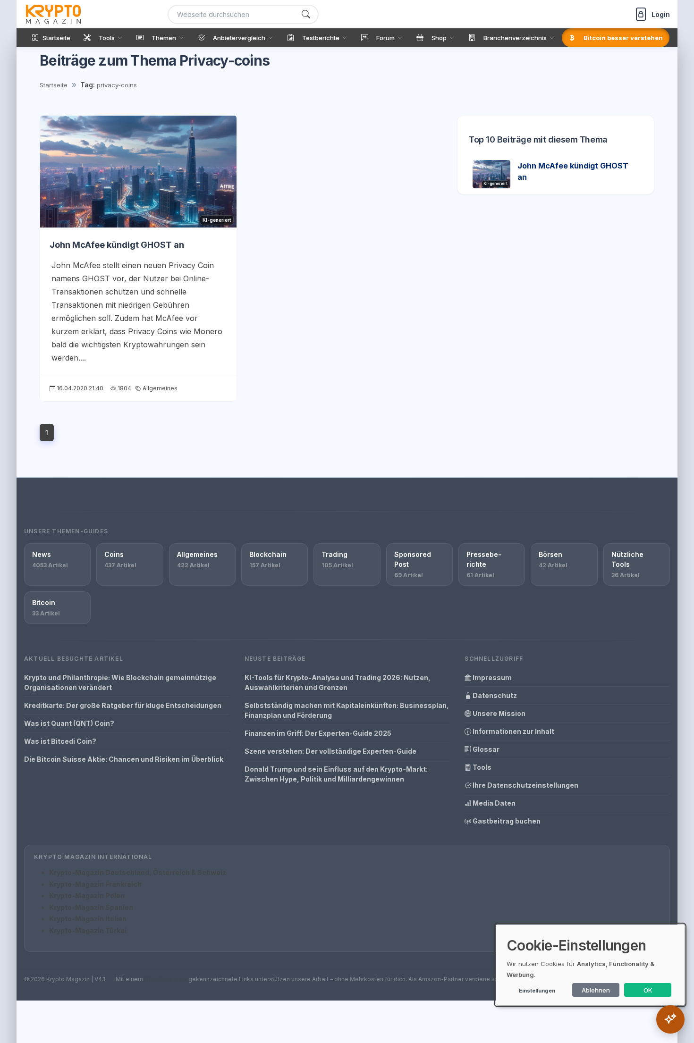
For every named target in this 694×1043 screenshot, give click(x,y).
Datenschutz (494, 695)
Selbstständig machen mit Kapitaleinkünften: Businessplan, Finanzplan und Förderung (347, 710)
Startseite (54, 85)
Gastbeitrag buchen (506, 821)
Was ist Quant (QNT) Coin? (69, 723)
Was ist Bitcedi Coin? (60, 741)
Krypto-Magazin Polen (87, 896)
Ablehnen (596, 990)
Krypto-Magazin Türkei (88, 930)
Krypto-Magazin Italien (88, 919)
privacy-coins (117, 85)
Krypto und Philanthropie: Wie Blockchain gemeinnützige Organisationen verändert (120, 682)
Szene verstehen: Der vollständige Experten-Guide (330, 751)
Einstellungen (537, 990)
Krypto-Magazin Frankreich (95, 884)
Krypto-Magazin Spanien (91, 907)
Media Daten (493, 803)
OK (647, 990)
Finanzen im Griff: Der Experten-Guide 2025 (318, 733)
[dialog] (590, 965)
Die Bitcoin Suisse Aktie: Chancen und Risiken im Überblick (123, 759)
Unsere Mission (498, 713)
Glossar (485, 749)
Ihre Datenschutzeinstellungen (524, 785)
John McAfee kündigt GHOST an (117, 245)
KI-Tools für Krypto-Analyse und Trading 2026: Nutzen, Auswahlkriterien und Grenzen (338, 682)
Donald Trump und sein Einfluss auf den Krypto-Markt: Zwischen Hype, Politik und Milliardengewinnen (336, 774)
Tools (481, 767)
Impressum (491, 677)
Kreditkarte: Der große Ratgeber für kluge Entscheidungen (122, 705)
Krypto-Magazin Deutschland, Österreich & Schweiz (137, 872)
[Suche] (306, 14)
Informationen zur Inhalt (512, 731)
